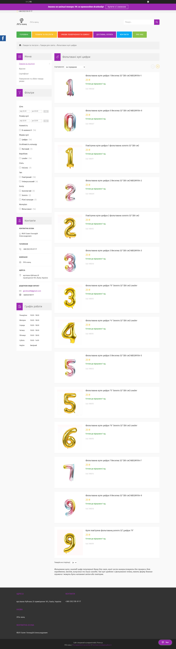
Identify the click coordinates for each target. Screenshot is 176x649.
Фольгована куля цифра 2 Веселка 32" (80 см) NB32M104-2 (114, 181)
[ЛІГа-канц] (21, 26)
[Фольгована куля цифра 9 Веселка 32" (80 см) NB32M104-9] (70, 507)
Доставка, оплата (105, 35)
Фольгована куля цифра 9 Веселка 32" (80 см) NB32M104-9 (114, 496)
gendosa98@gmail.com (32, 291)
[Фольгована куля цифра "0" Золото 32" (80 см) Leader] (70, 297)
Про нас (140, 35)
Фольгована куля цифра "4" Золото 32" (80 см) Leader (111, 321)
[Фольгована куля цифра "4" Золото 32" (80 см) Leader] (70, 332)
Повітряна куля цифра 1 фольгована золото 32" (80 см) (112, 146)
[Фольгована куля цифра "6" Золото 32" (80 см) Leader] (70, 437)
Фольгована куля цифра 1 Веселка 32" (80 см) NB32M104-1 (113, 76)
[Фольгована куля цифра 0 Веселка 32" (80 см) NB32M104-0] (70, 122)
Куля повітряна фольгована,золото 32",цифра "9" (109, 530)
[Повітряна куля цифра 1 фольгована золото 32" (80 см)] (70, 157)
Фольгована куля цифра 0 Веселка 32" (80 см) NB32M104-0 (114, 111)
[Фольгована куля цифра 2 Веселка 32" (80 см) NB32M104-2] (70, 192)
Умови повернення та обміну (75, 35)
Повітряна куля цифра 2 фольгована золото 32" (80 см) (112, 216)
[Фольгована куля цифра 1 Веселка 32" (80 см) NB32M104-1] (70, 87)
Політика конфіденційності (102, 645)
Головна (24, 35)
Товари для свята (47, 45)
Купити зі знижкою (117, 7)
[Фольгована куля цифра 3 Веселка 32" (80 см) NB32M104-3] (70, 262)
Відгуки (22, 69)
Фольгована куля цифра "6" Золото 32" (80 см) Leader (111, 426)
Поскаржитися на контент (82, 645)
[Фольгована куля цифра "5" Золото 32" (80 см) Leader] (70, 402)
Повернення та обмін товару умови (31, 80)
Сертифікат (24, 74)
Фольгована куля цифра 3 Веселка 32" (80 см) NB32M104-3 (114, 251)
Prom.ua (100, 643)
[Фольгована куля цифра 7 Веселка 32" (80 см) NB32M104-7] (70, 472)
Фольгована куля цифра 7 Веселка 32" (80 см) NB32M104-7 (113, 461)
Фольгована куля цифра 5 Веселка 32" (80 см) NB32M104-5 (114, 356)
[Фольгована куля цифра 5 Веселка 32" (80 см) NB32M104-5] (70, 367)
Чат (167, 642)
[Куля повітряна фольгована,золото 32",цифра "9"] (70, 542)
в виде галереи (153, 67)
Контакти (124, 35)
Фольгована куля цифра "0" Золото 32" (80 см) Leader (111, 286)
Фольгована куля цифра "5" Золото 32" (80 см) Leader (111, 391)
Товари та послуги (44, 35)
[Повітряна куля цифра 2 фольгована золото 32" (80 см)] (70, 227)
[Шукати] (157, 22)
